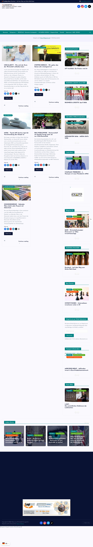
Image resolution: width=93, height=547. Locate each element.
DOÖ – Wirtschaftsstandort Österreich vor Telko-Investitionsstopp (74, 232)
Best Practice (8, 47)
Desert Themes (20, 523)
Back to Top (87, 522)
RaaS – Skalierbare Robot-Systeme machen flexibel (13, 440)
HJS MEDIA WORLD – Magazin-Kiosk (48, 32)
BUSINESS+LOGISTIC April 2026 (76, 102)
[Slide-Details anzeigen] (77, 194)
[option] (77, 61)
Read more (8, 98)
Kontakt (62, 32)
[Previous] (76, 73)
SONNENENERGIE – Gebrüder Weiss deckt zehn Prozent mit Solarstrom (14, 206)
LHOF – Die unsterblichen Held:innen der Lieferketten (76, 406)
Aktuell (69, 158)
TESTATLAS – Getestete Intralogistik (27, 32)
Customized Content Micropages (76, 57)
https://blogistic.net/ (45, 38)
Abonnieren (69, 335)
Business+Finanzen (40, 47)
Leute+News (49, 115)
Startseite (5, 32)
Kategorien (13, 32)
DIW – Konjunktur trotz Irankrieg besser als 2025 (78, 440)
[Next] (78, 73)
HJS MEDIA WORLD (86, 1)
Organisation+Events (80, 390)
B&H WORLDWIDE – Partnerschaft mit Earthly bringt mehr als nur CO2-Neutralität (46, 134)
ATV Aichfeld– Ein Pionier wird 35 (76, 68)
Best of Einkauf (39, 115)
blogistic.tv (77, 216)
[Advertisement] (46, 20)
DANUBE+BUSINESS (9, 186)
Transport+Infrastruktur (74, 218)
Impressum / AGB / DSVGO (73, 32)
